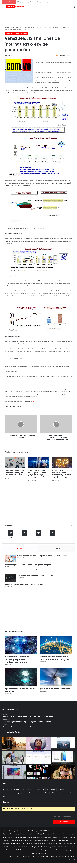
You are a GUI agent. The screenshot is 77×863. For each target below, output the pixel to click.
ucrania (5, 796)
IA (43, 789)
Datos (34, 856)
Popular (20, 548)
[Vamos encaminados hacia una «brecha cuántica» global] (56, 645)
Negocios (52, 856)
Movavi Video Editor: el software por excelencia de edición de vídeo (42, 556)
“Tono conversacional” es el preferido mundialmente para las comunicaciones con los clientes (46, 2)
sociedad (45, 793)
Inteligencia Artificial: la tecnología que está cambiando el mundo (17, 659)
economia (30, 789)
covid (23, 789)
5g (3, 789)
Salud (58, 856)
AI (7, 789)
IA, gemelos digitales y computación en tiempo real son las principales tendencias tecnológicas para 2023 (37, 474)
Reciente (57, 548)
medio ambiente (51, 789)
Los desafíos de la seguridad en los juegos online (35, 575)
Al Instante (71, 856)
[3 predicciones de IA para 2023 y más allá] (21, 677)
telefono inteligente (56, 793)
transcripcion (68, 793)
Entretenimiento (42, 856)
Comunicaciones (26, 856)
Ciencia (17, 856)
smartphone (37, 793)
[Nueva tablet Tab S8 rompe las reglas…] (63, 772)
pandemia (13, 793)
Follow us (5, 802)
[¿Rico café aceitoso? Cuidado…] (14, 743)
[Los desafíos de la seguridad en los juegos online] (10, 578)
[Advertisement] (38, 16)
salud (29, 793)
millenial (5, 793)
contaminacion (15, 789)
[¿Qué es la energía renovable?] (56, 677)
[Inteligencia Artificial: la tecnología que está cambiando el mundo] (21, 645)
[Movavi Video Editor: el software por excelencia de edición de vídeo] (10, 558)
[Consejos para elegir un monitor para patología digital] (14, 757)
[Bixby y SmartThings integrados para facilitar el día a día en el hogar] (38, 757)
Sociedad (64, 856)
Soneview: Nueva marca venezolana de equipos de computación (28, 570)
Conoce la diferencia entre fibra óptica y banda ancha (25, 584)
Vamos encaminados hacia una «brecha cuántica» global (55, 658)
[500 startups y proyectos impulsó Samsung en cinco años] (38, 772)
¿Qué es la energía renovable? (55, 688)
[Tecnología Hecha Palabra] (15, 6)
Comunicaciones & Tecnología (20, 27)
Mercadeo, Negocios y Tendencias (41, 27)
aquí (34, 401)
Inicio (7, 27)
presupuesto (21, 793)
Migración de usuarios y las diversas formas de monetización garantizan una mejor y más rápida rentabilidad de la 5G (62, 474)
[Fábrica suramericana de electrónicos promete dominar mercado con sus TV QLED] (14, 772)
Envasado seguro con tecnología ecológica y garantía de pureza (29, 565)
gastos (38, 789)
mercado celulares (63, 789)
